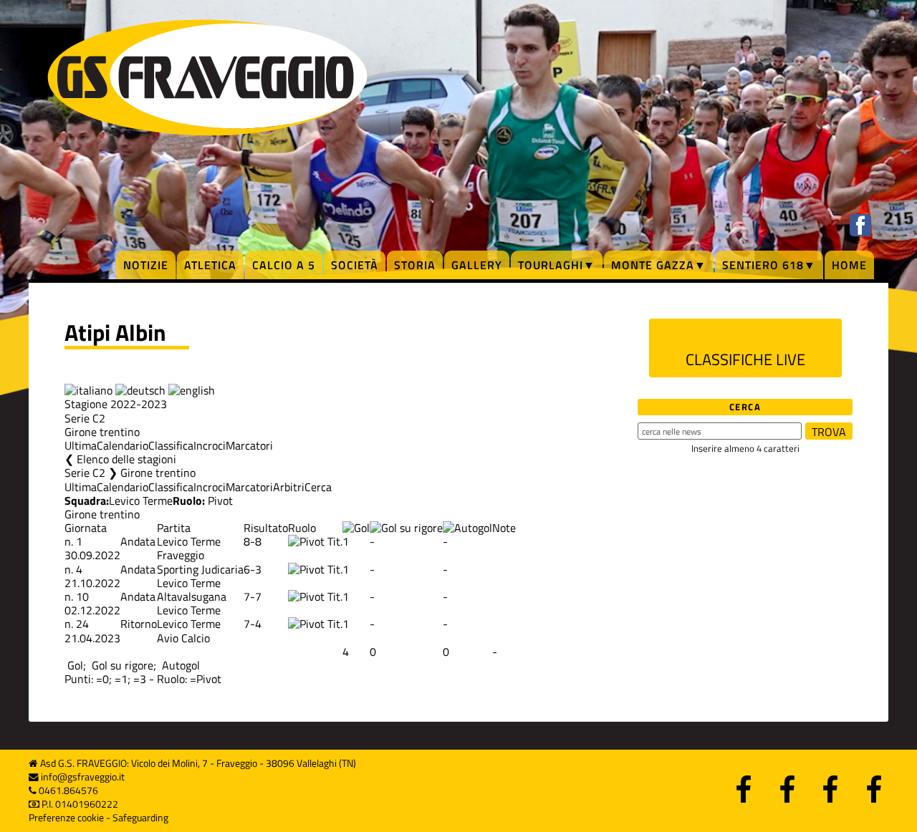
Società (354, 265)
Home (849, 265)
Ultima (80, 445)
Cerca (318, 486)
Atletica (210, 265)
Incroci (209, 445)
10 (82, 596)
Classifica (170, 445)
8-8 (252, 541)
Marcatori (249, 445)
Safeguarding (140, 818)
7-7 (252, 596)
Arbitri (288, 486)
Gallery (476, 265)
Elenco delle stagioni (126, 459)
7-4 (252, 623)
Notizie (145, 265)
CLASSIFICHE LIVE (745, 359)
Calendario (122, 445)
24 (82, 623)
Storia (415, 265)
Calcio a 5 (283, 265)
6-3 (252, 569)
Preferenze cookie (66, 818)
